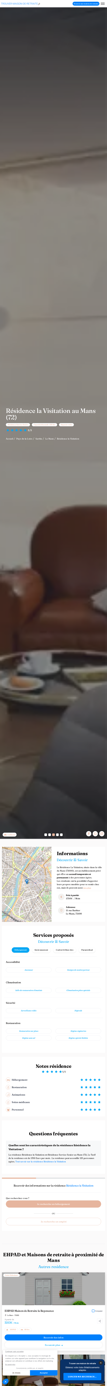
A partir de (9, 1319)
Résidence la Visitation (68, 438)
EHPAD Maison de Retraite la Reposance (29, 1310)
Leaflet (28, 921)
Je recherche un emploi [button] (53, 1221)
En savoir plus (52, 1345)
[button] (45, 834)
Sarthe (38, 438)
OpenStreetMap (38, 921)
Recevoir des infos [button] (54, 1337)
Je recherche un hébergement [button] (53, 1204)
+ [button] (5, 850)
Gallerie (11, 834)
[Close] (101, 1363)
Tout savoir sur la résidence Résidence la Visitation (40, 1161)
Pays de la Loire (24, 438)
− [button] (5, 854)
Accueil (9, 438)
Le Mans (49, 438)
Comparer (98, 1311)
